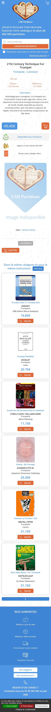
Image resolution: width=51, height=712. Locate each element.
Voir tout (38, 268)
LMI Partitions (25, 22)
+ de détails (26, 243)
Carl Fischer (13, 86)
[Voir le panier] (47, 2)
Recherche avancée (38, 55)
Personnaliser (42, 706)
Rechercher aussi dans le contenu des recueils (27, 51)
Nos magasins (25, 669)
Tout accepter (11, 706)
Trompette (19, 71)
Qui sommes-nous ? (25, 675)
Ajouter (45, 126)
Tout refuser (27, 706)
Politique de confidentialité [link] (25, 709)
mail (25, 694)
